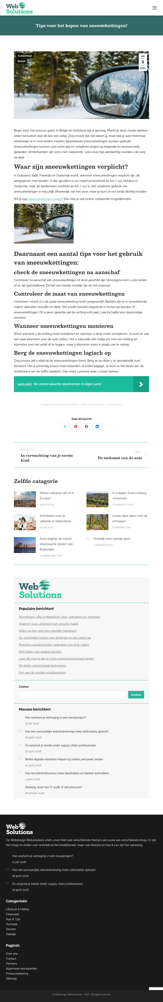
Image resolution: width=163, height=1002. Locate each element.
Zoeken (24, 686)
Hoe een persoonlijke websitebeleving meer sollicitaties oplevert (67, 731)
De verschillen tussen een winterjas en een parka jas (55, 638)
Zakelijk (11, 934)
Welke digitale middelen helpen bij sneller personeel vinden (64, 759)
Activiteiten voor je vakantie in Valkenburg (55, 518)
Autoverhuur (25, 56)
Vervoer (11, 929)
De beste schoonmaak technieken (42, 665)
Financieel (12, 914)
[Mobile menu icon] (154, 7)
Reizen (21, 61)
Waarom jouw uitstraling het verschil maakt (48, 624)
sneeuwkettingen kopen (45, 199)
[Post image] (25, 499)
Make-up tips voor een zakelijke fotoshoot (48, 631)
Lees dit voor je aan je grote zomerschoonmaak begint (56, 658)
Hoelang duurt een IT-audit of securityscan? (53, 787)
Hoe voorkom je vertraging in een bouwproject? (55, 717)
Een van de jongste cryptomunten (42, 672)
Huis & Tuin (13, 919)
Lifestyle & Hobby (17, 909)
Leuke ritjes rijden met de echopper (129, 518)
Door (93, 404)
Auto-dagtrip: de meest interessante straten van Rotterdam (56, 544)
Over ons (11, 953)
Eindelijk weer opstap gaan (112, 538)
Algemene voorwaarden (21, 968)
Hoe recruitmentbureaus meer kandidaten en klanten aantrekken (67, 773)
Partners (11, 963)
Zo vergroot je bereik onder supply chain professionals (60, 745)
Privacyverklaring (17, 973)
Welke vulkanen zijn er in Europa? (57, 495)
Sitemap (11, 978)
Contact (11, 958)
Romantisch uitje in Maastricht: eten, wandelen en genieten (59, 617)
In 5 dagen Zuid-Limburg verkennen (129, 495)
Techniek (11, 924)
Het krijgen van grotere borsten (40, 651)
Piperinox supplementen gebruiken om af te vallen (54, 645)
